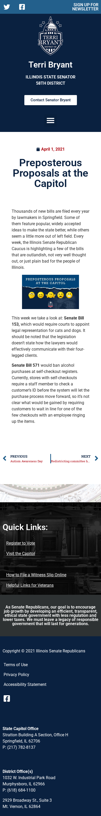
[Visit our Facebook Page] (9, 698)
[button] (50, 120)
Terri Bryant (50, 65)
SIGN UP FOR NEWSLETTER (85, 6)
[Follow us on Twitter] (8, 7)
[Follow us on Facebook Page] (24, 7)
